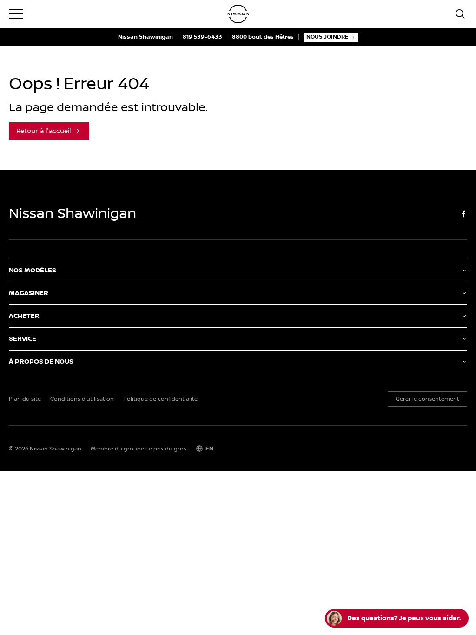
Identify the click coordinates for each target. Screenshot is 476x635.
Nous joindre (327, 36)
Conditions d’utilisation (82, 399)
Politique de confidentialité (160, 399)
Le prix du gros (165, 448)
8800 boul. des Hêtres (263, 37)
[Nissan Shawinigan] (238, 14)
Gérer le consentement (427, 399)
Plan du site (25, 399)
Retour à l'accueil (43, 131)
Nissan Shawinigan (145, 37)
